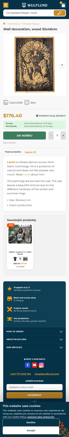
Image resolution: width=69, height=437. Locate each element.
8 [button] (42, 92)
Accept (31, 430)
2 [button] (29, 92)
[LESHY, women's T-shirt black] (25, 259)
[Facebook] (27, 365)
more (26, 174)
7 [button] (40, 92)
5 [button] (35, 92)
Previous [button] (7, 65)
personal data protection (40, 417)
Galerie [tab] (30, 152)
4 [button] (33, 92)
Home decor (14, 24)
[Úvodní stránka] (4, 24)
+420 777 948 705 (20, 374)
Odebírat (34, 395)
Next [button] (61, 65)
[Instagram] (41, 365)
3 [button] (31, 92)
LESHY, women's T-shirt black (20, 253)
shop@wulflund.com (47, 374)
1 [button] (26, 92)
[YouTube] (34, 365)
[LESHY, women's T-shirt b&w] (20, 259)
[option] (34, 65)
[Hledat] (59, 13)
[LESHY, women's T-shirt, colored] (15, 259)
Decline (30, 422)
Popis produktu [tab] (13, 152)
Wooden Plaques (31, 24)
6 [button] (38, 92)
